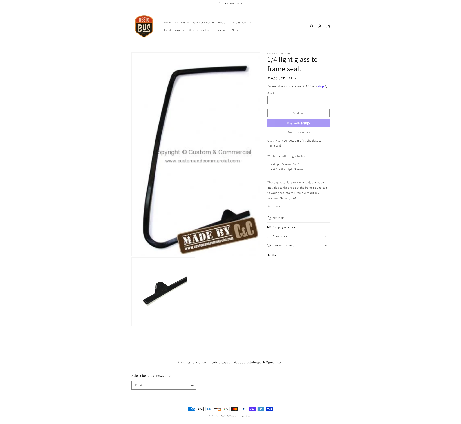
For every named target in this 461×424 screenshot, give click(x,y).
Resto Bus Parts (222, 416)
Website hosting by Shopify (240, 416)
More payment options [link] (298, 132)
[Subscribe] (192, 385)
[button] (181, 22)
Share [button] (275, 255)
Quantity (271, 93)
